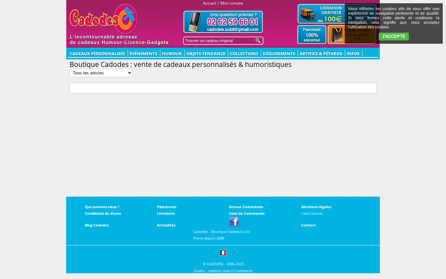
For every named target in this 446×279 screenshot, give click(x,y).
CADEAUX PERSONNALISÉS (97, 53)
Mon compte (231, 3)
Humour (172, 53)
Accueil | (211, 3)
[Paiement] (312, 35)
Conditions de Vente (103, 213)
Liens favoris (312, 213)
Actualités (166, 225)
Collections (244, 53)
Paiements (166, 206)
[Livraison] (337, 13)
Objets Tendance (205, 53)
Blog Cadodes (97, 225)
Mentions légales (316, 206)
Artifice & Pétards (321, 53)
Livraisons (166, 213)
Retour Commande (246, 206)
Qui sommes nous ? (102, 206)
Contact (308, 225)
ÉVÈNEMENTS (143, 53)
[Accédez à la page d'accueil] (104, 19)
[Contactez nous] (223, 22)
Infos (353, 53)
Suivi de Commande (247, 213)
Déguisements (279, 53)
